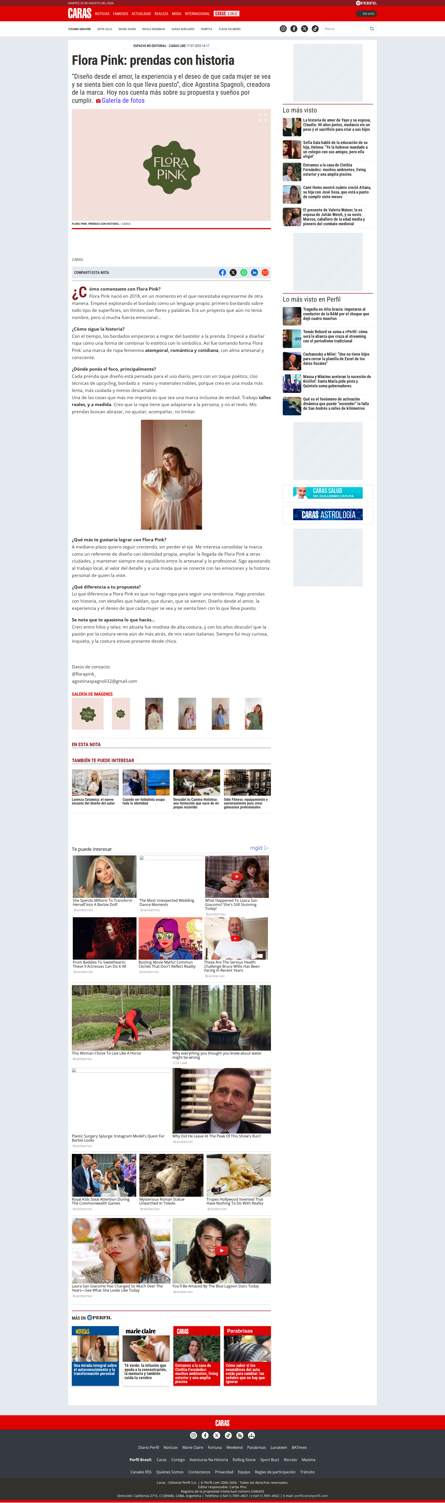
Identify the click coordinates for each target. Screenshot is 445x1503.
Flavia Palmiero (230, 29)
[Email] (265, 272)
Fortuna (215, 1447)
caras (196, 1331)
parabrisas (247, 1331)
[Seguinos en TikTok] (315, 28)
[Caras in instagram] (283, 28)
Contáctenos (199, 1472)
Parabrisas (256, 1447)
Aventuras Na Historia (209, 1459)
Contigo (178, 1459)
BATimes (299, 1447)
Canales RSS (141, 1472)
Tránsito (307, 1472)
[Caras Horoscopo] (328, 518)
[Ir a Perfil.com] (366, 3)
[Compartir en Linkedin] (254, 272)
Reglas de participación (275, 1472)
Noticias (102, 14)
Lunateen (279, 1447)
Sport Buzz (269, 1459)
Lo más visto (300, 110)
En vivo (369, 14)
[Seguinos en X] (304, 28)
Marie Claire (192, 1447)
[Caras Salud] (328, 497)
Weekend (234, 1447)
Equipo (244, 1472)
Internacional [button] (197, 14)
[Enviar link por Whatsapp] (243, 272)
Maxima (308, 1459)
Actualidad (141, 14)
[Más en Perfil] (99, 1318)
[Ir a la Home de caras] (79, 16)
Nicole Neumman (153, 29)
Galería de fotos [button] (123, 100)
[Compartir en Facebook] (222, 272)
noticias (95, 1331)
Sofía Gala (104, 29)
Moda (176, 14)
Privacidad (224, 1472)
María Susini (127, 29)
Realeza (161, 14)
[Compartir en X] (233, 272)
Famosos (120, 14)
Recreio (290, 1459)
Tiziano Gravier (79, 29)
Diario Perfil (148, 1447)
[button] (171, 169)
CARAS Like (226, 13)
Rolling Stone (244, 1459)
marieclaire (146, 1331)
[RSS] (239, 1435)
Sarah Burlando (183, 29)
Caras (162, 1459)
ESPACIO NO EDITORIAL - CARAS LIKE (160, 46)
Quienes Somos (170, 1472)
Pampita (206, 29)
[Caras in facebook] (293, 28)
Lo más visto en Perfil (312, 299)
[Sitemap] (251, 1435)
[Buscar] (372, 28)
